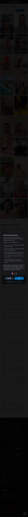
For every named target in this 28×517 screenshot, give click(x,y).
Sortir (9, 278)
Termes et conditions (17, 281)
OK (19, 278)
